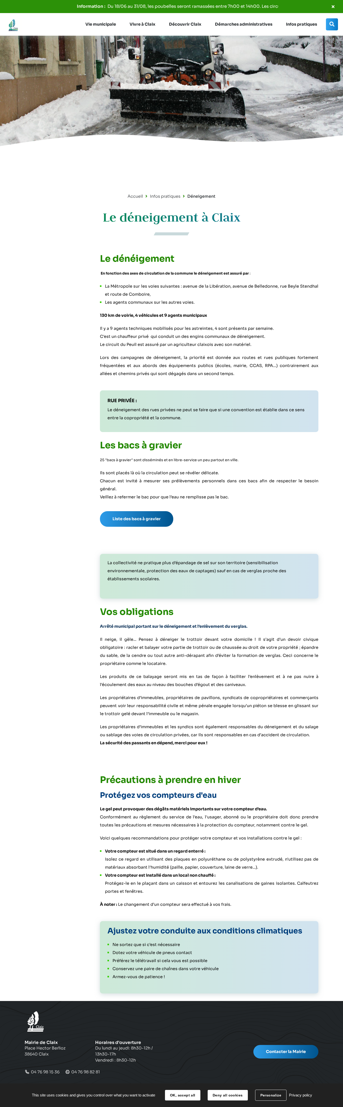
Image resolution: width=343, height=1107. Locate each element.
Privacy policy (300, 1095)
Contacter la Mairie (286, 1051)
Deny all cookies (228, 1095)
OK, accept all (182, 1095)
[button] (101, 24)
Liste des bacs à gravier (136, 518)
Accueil (135, 196)
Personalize (270, 1095)
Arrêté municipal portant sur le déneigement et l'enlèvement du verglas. (173, 626)
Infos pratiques (165, 196)
